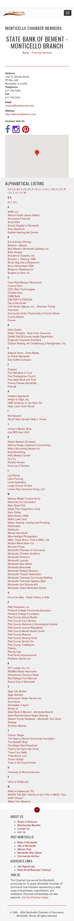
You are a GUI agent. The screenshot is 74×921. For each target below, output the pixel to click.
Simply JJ (13, 708)
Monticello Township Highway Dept (27, 581)
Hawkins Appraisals (18, 396)
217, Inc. (12, 202)
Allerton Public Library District (24, 215)
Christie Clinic (15, 292)
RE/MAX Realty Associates (22, 671)
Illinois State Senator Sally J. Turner (27, 419)
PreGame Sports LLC (19, 658)
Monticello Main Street (20, 563)
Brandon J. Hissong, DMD (22, 259)
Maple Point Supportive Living (24, 509)
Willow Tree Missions (19, 801)
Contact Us (23, 828)
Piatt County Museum (19, 634)
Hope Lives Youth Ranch (21, 406)
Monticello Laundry (18, 560)
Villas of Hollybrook (18, 781)
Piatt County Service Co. (21, 641)
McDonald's (14, 526)
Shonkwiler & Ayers (18, 705)
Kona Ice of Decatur (18, 465)
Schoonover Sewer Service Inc (24, 698)
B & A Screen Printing (19, 241)
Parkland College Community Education (29, 610)
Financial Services (42, 52)
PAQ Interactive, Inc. (19, 607)
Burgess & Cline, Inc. (19, 272)
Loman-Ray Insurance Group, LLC (26, 489)
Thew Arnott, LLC (17, 755)
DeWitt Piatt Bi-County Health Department (30, 336)
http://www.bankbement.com (20, 114)
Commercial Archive (28, 856)
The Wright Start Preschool (22, 745)
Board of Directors (27, 821)
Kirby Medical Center (19, 455)
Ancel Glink (14, 222)
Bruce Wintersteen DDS (21, 266)
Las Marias (14, 475)
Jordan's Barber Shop (19, 428)
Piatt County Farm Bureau (22, 620)
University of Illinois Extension (24, 772)
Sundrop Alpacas (17, 725)
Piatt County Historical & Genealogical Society (32, 624)
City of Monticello (17, 303)
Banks (25, 52)
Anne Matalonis (16, 229)
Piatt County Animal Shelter (23, 617)
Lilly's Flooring (15, 478)
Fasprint (12, 369)
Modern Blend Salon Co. (21, 543)
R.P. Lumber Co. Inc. (19, 668)
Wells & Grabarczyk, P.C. (21, 791)
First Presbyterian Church (22, 376)
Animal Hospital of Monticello (23, 225)
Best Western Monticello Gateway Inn (28, 248)
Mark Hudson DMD (18, 515)
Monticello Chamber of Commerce (26, 550)
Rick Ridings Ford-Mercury (22, 678)
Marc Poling (14, 512)
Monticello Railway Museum (23, 570)
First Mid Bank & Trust (20, 372)
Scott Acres (14, 701)
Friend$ (12, 386)
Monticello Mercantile (19, 567)
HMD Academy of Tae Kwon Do (25, 402)
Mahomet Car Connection (22, 502)
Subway (12, 722)
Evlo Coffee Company (19, 359)
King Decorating (16, 452)
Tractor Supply (16, 759)
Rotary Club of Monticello (21, 681)
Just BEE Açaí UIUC (19, 432)
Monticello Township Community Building (30, 577)
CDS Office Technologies (21, 289)
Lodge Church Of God (20, 485)
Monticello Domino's (19, 557)
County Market (16, 316)
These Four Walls (17, 752)
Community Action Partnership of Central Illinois (34, 313)
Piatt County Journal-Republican (25, 627)
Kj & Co (12, 458)
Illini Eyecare (15, 415)
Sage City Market (17, 691)
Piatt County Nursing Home (22, 638)
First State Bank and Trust (22, 379)
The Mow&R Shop (18, 742)
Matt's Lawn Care (17, 519)
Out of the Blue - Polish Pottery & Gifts (28, 597)
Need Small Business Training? (34, 870)
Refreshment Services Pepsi (23, 674)
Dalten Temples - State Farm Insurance (29, 333)
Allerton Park (24, 849)
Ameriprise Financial (19, 218)
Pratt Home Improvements (22, 655)
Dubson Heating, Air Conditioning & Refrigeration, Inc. (37, 343)
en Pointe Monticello (19, 356)
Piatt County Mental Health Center (26, 631)
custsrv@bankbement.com (19, 105)
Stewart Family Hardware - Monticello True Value (34, 718)
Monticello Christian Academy (24, 553)
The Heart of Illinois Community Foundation (31, 738)
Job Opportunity (26, 866)
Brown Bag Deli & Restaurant (23, 262)
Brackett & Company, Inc (21, 255)
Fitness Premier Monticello (22, 383)
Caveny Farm (15, 285)
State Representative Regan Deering (28, 715)
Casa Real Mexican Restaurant (25, 282)
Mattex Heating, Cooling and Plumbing (29, 522)
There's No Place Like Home (23, 749)
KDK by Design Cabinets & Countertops (29, 445)
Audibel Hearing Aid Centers (23, 232)
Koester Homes (16, 462)
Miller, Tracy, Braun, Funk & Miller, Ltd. (29, 539)
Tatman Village (16, 735)
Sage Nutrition (15, 694)
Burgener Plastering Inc (20, 269)
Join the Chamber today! (35, 897)
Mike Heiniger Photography (22, 536)
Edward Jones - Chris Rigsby (23, 352)
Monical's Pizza (16, 546)
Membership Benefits (28, 825)
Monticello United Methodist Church (27, 588)
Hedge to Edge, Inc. (18, 399)
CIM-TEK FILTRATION (20, 299)
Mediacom (13, 529)
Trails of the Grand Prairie (22, 762)
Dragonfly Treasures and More (24, 340)
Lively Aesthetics (17, 482)
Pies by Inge (14, 651)
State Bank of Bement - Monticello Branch (30, 712)
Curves (11, 320)
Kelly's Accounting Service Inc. (24, 448)
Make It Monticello (27, 842)
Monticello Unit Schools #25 (23, 584)
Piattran (12, 648)
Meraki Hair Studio (18, 533)
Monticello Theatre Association (24, 574)
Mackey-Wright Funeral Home (24, 498)
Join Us (21, 832)
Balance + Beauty (17, 245)
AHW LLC (13, 211)
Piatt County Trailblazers (21, 644)
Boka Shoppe (15, 252)
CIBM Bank (14, 296)
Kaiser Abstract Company (21, 441)
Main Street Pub (16, 505)
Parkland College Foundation (23, 613)
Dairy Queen (15, 329)
